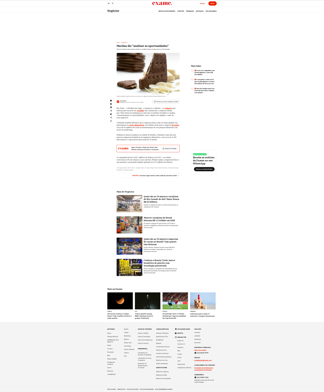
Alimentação (173, 168)
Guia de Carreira (143, 343)
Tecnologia (127, 346)
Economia (110, 352)
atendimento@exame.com (203, 360)
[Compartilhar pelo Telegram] (111, 111)
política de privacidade (146, 389)
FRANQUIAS (190, 11)
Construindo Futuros (163, 347)
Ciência (126, 353)
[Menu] (108, 3)
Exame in (181, 340)
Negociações (128, 170)
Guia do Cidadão (143, 333)
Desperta (180, 347)
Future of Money (129, 349)
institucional (111, 389)
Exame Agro (128, 342)
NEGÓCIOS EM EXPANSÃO (167, 11)
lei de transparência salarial (163, 389)
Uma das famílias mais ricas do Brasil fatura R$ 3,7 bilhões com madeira (204, 90)
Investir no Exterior (162, 353)
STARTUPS (180, 11)
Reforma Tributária (162, 333)
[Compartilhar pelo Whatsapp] (111, 101)
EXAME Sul (159, 340)
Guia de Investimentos (145, 340)
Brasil (109, 345)
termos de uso (121, 389)
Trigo (147, 168)
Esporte (126, 339)
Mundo (126, 329)
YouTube (197, 332)
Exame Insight (112, 359)
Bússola (158, 343)
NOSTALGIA (200, 11)
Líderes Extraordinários (163, 357)
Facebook (197, 342)
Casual (126, 332)
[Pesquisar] (112, 3)
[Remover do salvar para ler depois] (111, 121)
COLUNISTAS (111, 374)
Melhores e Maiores (162, 372)
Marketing (127, 336)
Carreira (110, 349)
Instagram (197, 339)
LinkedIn (197, 336)
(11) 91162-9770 (202, 353)
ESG (108, 355)
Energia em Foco (161, 350)
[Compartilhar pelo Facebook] (111, 104)
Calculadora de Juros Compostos (144, 359)
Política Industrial (162, 363)
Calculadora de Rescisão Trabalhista (144, 354)
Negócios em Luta (162, 360)
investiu (175, 125)
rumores (168, 108)
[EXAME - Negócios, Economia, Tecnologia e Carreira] (162, 3)
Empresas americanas (158, 168)
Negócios (113, 10)
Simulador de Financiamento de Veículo (143, 365)
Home (118, 42)
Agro (179, 361)
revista (180, 333)
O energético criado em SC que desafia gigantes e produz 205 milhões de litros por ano (204, 81)
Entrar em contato (200, 350)
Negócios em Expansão (163, 378)
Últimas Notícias (112, 336)
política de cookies (132, 389)
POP (125, 356)
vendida (140, 110)
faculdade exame (184, 329)
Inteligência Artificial (111, 363)
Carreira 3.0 (181, 344)
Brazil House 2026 (162, 336)
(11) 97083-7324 (202, 377)
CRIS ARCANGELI (211, 11)
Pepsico (120, 170)
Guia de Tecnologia (144, 336)
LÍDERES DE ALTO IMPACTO (113, 341)
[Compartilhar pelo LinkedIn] (111, 107)
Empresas (140, 168)
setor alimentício (136, 125)
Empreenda (181, 364)
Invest (109, 367)
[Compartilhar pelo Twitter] (111, 114)
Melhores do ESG (161, 375)
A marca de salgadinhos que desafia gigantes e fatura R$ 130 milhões (204, 72)
